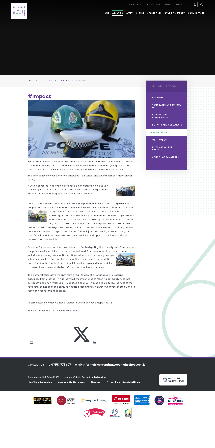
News (167, 4)
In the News (81, 81)
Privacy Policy (114, 382)
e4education (99, 377)
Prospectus (153, 4)
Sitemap (95, 382)
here (74, 310)
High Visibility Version (40, 382)
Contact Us (181, 4)
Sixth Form (46, 81)
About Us (64, 81)
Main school (136, 4)
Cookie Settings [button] (131, 382)
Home (30, 81)
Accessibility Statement (71, 382)
